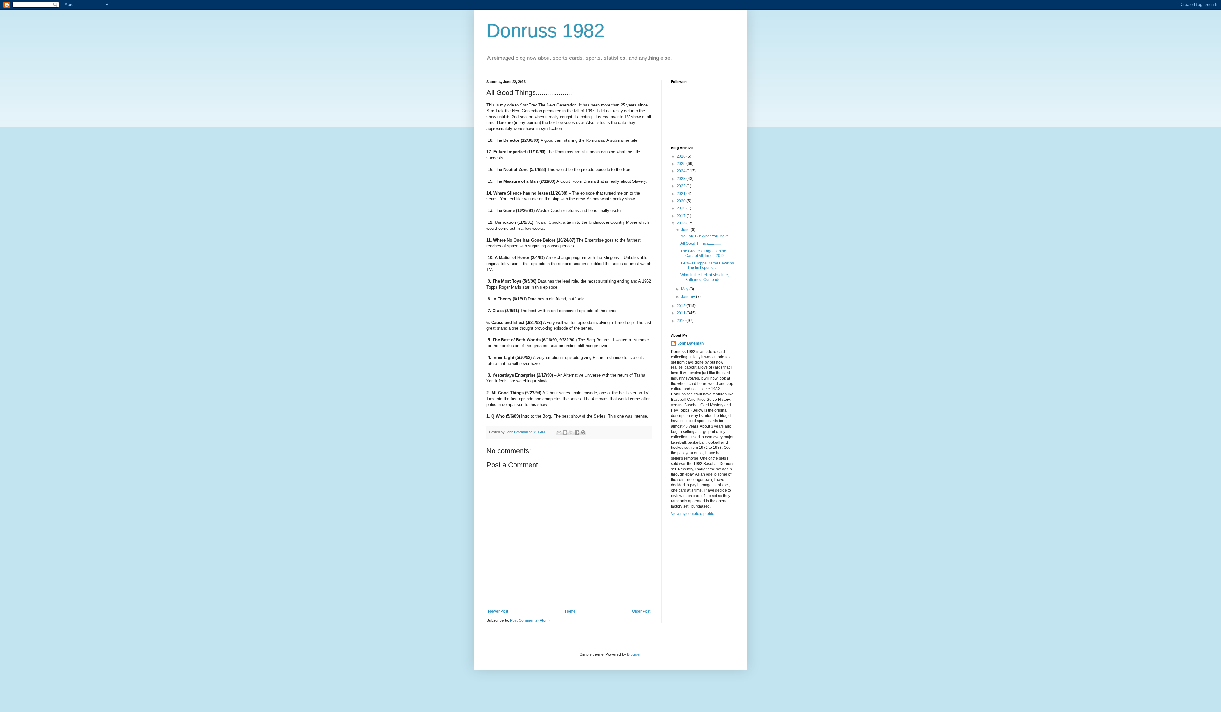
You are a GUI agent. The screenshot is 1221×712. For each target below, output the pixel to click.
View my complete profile (692, 513)
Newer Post (498, 611)
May (685, 289)
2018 (681, 208)
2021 (681, 193)
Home (570, 611)
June (686, 230)
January (688, 296)
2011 (681, 313)
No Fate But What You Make (704, 236)
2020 (681, 201)
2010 (681, 320)
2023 (681, 178)
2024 (681, 171)
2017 (681, 216)
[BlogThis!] (565, 432)
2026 (681, 156)
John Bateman (690, 343)
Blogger (633, 654)
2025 (681, 163)
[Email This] (559, 432)
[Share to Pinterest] (583, 432)
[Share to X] (571, 432)
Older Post (641, 611)
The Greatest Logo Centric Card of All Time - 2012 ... (704, 253)
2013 (681, 223)
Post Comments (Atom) (530, 620)
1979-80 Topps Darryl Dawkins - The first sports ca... (707, 265)
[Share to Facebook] (577, 432)
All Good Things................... (703, 243)
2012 (681, 306)
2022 (681, 186)
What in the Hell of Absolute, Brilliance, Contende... (704, 277)
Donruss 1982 (545, 30)
